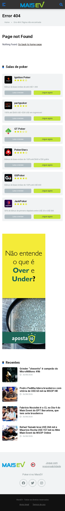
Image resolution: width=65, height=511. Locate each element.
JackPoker (20, 201)
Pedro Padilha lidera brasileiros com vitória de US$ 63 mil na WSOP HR (40, 389)
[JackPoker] (8, 206)
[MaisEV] (32, 4)
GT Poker (19, 128)
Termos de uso (39, 504)
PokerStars (21, 149)
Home (7, 22)
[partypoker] (8, 108)
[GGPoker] (8, 180)
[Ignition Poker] (8, 82)
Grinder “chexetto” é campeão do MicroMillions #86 (39, 370)
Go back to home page (30, 44)
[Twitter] (32, 483)
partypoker (20, 103)
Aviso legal (24, 504)
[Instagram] (41, 483)
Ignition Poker (22, 77)
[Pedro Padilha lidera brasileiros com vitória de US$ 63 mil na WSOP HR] (9, 400)
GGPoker (19, 175)
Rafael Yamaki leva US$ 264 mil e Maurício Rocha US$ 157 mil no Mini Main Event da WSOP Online (40, 430)
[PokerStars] (8, 155)
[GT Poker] (8, 134)
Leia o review (18, 93)
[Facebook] (23, 483)
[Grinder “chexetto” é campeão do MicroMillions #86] (9, 381)
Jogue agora (47, 93)
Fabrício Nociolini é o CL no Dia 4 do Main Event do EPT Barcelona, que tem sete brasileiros (40, 410)
